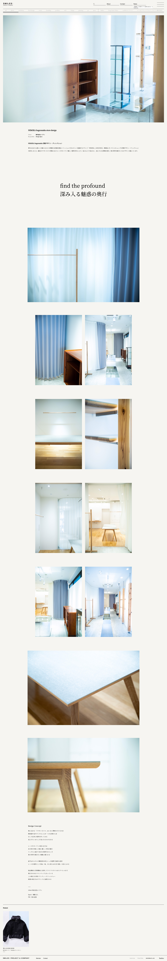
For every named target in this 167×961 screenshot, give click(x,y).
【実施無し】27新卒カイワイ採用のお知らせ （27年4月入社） (143, 7)
